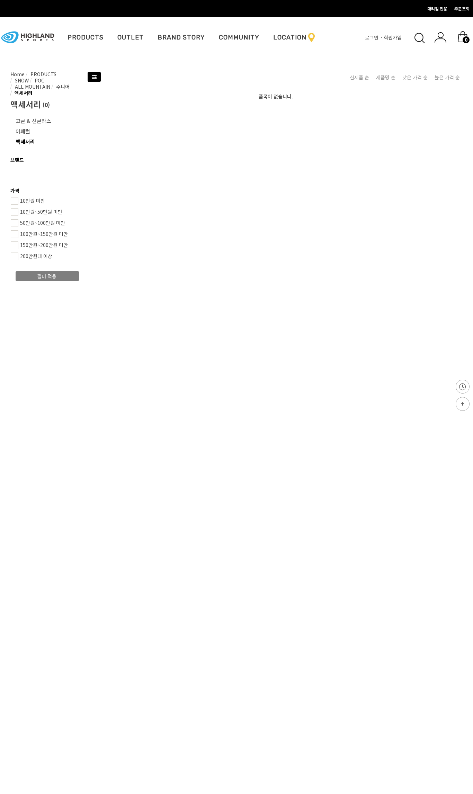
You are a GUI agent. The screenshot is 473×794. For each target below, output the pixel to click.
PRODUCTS (86, 37)
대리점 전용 (437, 8)
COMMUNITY (239, 37)
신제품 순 (359, 77)
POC (38, 80)
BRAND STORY (181, 37)
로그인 (372, 37)
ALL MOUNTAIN (32, 86)
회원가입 (393, 37)
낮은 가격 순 (415, 77)
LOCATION (289, 37)
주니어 (62, 86)
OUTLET (130, 37)
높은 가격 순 (447, 77)
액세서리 (23, 92)
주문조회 (462, 8)
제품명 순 (385, 77)
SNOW (21, 80)
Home (17, 74)
